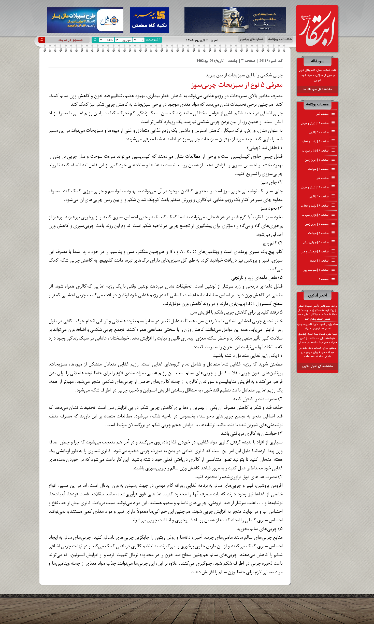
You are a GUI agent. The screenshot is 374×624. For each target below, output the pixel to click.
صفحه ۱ (327, 279)
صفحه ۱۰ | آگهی (322, 132)
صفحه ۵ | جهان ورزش (319, 242)
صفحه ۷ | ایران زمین (320, 160)
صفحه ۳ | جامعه (322, 260)
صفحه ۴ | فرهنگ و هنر (318, 251)
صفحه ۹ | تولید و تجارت (317, 141)
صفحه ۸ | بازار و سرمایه (318, 150)
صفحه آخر (325, 114)
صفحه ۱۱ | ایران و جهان (318, 123)
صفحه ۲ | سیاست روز (319, 270)
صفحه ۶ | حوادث (321, 169)
